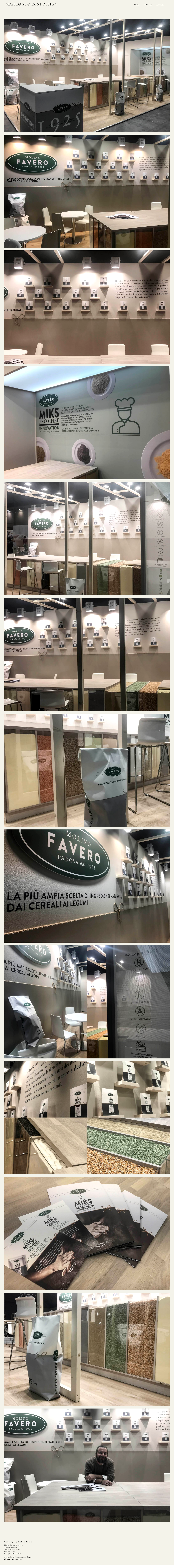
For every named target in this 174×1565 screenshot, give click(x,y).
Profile (148, 5)
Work (137, 5)
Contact (161, 5)
